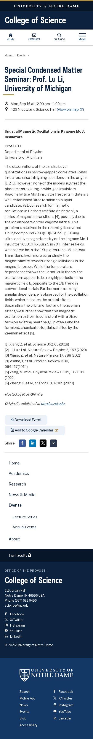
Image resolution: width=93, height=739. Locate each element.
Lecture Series (25, 517)
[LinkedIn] (32, 443)
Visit (22, 718)
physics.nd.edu (52, 404)
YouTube (15, 631)
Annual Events (24, 527)
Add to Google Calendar (33, 430)
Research (17, 484)
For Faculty (18, 555)
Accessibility (28, 725)
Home (10, 39)
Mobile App (27, 698)
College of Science (35, 20)
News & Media (22, 494)
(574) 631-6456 (26, 600)
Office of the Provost (25, 570)
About (14, 539)
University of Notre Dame (46, 6)
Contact (34, 39)
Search (59, 39)
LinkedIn (15, 636)
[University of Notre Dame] (46, 674)
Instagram (17, 625)
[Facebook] (22, 443)
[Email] (53, 443)
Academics (19, 473)
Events (21, 55)
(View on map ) (70, 109)
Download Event (28, 420)
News (23, 705)
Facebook (16, 614)
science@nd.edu (17, 605)
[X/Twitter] (43, 443)
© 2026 (10, 645)
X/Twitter (16, 620)
